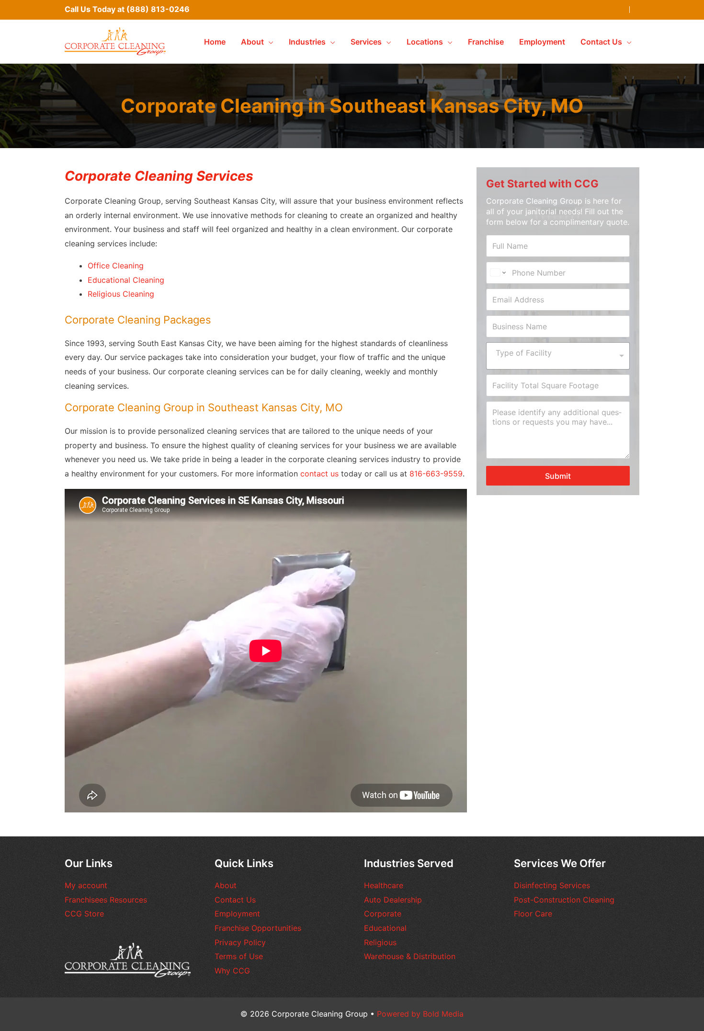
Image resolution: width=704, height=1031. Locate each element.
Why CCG (232, 970)
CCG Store (84, 913)
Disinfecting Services (552, 885)
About (226, 885)
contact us (319, 473)
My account (86, 885)
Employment (237, 913)
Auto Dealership (393, 899)
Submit (558, 476)
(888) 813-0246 (158, 9)
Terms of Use (239, 956)
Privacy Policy (240, 942)
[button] (268, 41)
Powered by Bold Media (420, 1014)
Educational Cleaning (126, 280)
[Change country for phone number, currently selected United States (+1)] (497, 273)
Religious (380, 942)
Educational (385, 928)
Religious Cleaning (121, 294)
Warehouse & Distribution (409, 956)
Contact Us (235, 899)
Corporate (382, 913)
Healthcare (383, 885)
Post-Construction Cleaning (564, 899)
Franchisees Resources (106, 899)
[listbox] (558, 356)
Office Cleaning (116, 265)
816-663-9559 (436, 473)
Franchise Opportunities (258, 928)
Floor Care (533, 913)
